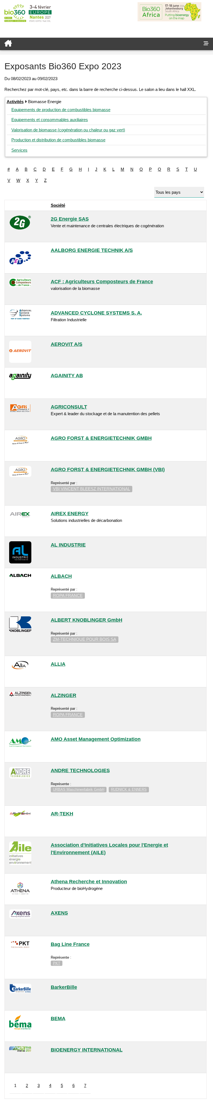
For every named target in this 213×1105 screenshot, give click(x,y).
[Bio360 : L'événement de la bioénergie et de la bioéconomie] (99, 44)
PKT (56, 963)
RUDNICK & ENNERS (129, 789)
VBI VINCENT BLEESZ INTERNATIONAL (91, 488)
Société (58, 205)
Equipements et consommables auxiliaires (49, 119)
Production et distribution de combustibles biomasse (58, 139)
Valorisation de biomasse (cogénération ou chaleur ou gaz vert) (68, 129)
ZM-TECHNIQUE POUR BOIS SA (84, 639)
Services (19, 150)
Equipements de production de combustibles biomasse (60, 109)
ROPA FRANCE (68, 595)
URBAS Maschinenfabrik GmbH (78, 789)
